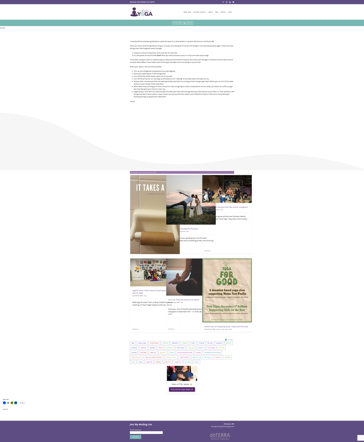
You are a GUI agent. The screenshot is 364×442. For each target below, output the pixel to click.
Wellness (143, 348)
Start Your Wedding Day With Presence (183, 229)
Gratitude (134, 348)
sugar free (149, 362)
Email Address (135, 430)
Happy (140, 362)
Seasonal (218, 329)
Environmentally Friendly (184, 352)
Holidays (184, 343)
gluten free (167, 362)
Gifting (172, 352)
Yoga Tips (153, 352)
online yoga (191, 348)
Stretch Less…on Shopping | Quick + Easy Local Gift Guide (226, 327)
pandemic (219, 343)
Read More (207, 250)
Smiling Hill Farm (171, 357)
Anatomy (218, 357)
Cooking (201, 343)
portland (152, 348)
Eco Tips (210, 343)
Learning (133, 352)
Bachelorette (182, 231)
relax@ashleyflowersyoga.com (222, 426)
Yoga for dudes (184, 357)
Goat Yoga (143, 352)
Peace (133, 362)
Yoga (187, 231)
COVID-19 (165, 343)
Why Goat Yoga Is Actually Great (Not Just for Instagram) (226, 207)
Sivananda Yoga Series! (182, 23)
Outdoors (217, 209)
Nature (197, 362)
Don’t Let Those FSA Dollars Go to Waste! (183, 300)
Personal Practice (136, 357)
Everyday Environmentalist (213, 352)
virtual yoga (211, 348)
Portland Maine (154, 343)
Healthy (158, 362)
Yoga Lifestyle (228, 329)
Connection (169, 348)
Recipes (198, 352)
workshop (227, 357)
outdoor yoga (142, 343)
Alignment (163, 352)
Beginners (195, 357)
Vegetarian (177, 362)
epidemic (201, 348)
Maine (160, 348)
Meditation (175, 343)
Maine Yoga (180, 348)
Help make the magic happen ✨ (182, 389)
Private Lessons (206, 357)
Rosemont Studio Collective (153, 357)
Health (193, 343)
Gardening (188, 362)
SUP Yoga (221, 348)
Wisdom (228, 343)
